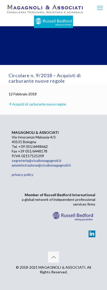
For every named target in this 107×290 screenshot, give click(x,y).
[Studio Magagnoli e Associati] (44, 7)
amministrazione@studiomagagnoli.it (41, 165)
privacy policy (22, 174)
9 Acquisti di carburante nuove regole (37, 104)
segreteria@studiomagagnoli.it (37, 160)
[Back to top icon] (53, 257)
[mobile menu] (100, 7)
